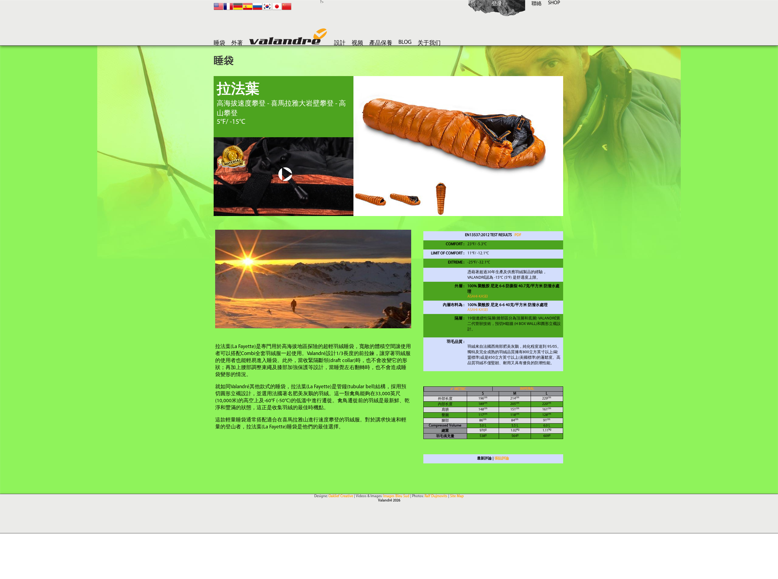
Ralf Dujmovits (436, 496)
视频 (357, 43)
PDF (518, 235)
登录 (497, 3)
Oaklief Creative (341, 496)
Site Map (457, 496)
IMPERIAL (527, 389)
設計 (340, 43)
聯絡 (537, 3)
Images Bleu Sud (396, 496)
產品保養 (380, 43)
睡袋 (219, 43)
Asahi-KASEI (477, 296)
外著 (237, 43)
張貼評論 (501, 458)
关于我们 (429, 43)
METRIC (458, 389)
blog (404, 42)
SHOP (554, 2)
